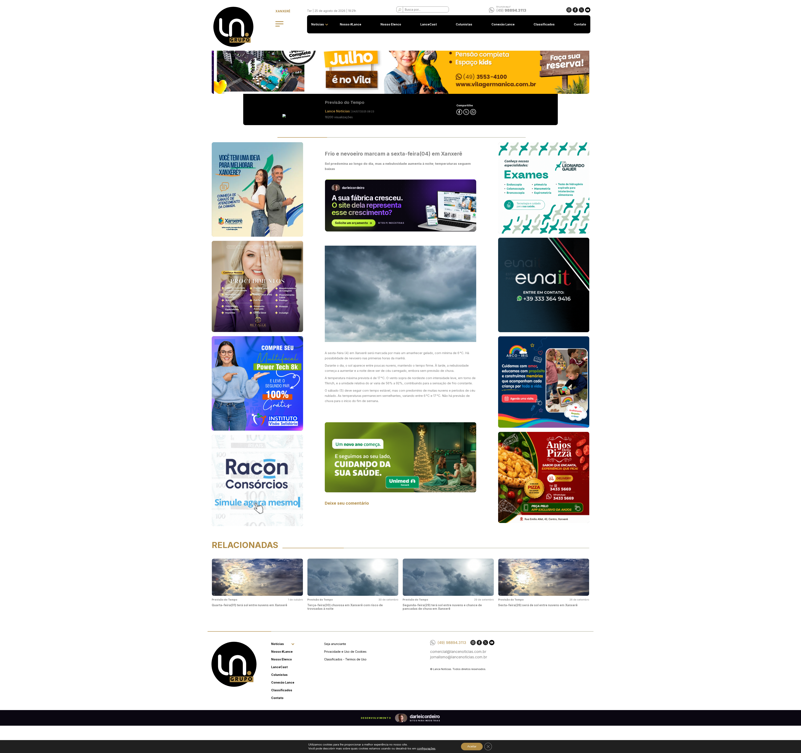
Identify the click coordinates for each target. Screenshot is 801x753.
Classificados (544, 24)
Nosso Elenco (390, 24)
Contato (580, 24)
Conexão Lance (503, 24)
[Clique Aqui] (400, 457)
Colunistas (464, 24)
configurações (426, 748)
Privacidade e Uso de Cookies (345, 651)
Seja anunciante (335, 644)
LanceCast (428, 24)
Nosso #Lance (350, 24)
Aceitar (471, 746)
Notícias (317, 24)
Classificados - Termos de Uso (345, 659)
